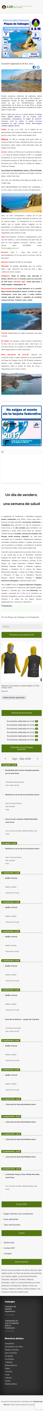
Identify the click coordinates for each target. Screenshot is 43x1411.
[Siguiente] (38, 759)
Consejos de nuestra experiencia (10, 1308)
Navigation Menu (20, 6)
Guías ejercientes (11, 1219)
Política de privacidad (17, 1405)
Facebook (34, 67)
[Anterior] (5, 759)
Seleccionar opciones (14, 697)
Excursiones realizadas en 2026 (22, 721)
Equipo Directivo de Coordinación (18, 1214)
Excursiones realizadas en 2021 (22, 740)
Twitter (38, 67)
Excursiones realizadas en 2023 (22, 732)
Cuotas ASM (9, 1248)
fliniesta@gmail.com (10, 248)
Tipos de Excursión (12, 1225)
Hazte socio (9, 1242)
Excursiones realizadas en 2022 (22, 736)
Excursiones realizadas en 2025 (22, 725)
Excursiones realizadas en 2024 (22, 728)
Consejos (8, 1253)
